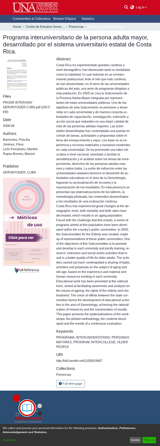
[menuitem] (132, 7)
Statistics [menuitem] (88, 18)
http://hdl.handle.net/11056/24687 (79, 360)
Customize (9, 439)
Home (17, 26)
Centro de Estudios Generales (45, 26)
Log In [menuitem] (140, 7)
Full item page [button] (72, 383)
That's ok (149, 439)
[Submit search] (126, 7)
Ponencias (76, 26)
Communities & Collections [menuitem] (31, 18)
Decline (135, 439)
